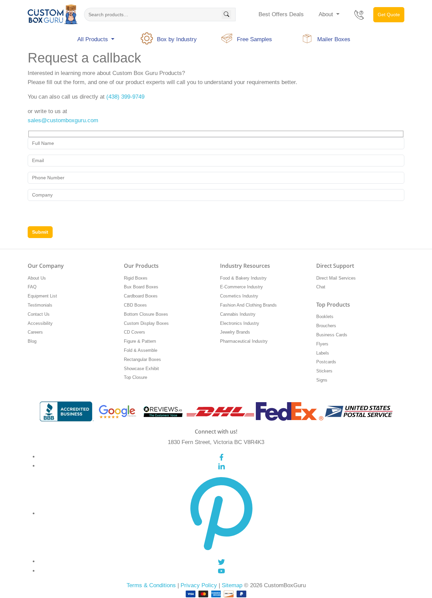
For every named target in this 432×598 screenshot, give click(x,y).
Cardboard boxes (141, 295)
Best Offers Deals (281, 14)
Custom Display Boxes (146, 323)
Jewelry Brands (235, 332)
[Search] (226, 14)
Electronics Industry (239, 323)
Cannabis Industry (237, 314)
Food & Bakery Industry (243, 278)
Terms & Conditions (151, 585)
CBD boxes (135, 305)
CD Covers (134, 332)
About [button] (327, 14)
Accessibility (40, 323)
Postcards (326, 361)
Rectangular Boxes (142, 359)
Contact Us (39, 314)
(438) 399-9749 (125, 97)
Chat (320, 286)
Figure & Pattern (140, 341)
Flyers (322, 343)
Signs (321, 380)
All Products (93, 39)
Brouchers (326, 325)
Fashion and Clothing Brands (248, 305)
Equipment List (42, 295)
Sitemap (232, 585)
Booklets (324, 316)
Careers (35, 332)
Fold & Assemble (140, 350)
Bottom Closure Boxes (146, 314)
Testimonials (40, 305)
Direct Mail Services (336, 278)
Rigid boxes (135, 278)
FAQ (32, 286)
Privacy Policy (199, 585)
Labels (322, 353)
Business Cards (331, 334)
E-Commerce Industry (241, 286)
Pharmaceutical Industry (244, 341)
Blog (32, 341)
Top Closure (135, 377)
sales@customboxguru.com (63, 120)
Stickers (324, 370)
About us (37, 278)
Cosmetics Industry (239, 295)
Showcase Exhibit (141, 368)
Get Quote (389, 14)
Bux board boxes (141, 286)
